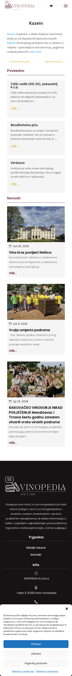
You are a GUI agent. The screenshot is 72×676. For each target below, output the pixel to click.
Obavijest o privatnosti (23, 671)
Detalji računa (36, 548)
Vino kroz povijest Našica (30, 252)
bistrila (11, 43)
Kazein (11, 34)
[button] (67, 608)
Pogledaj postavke (36, 663)
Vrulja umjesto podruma (29, 330)
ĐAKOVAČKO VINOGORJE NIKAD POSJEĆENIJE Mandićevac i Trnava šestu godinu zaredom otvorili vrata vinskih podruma (35, 414)
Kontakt (36, 554)
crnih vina (35, 51)
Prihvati (36, 644)
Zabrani (36, 653)
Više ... (15, 108)
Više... (13, 273)
